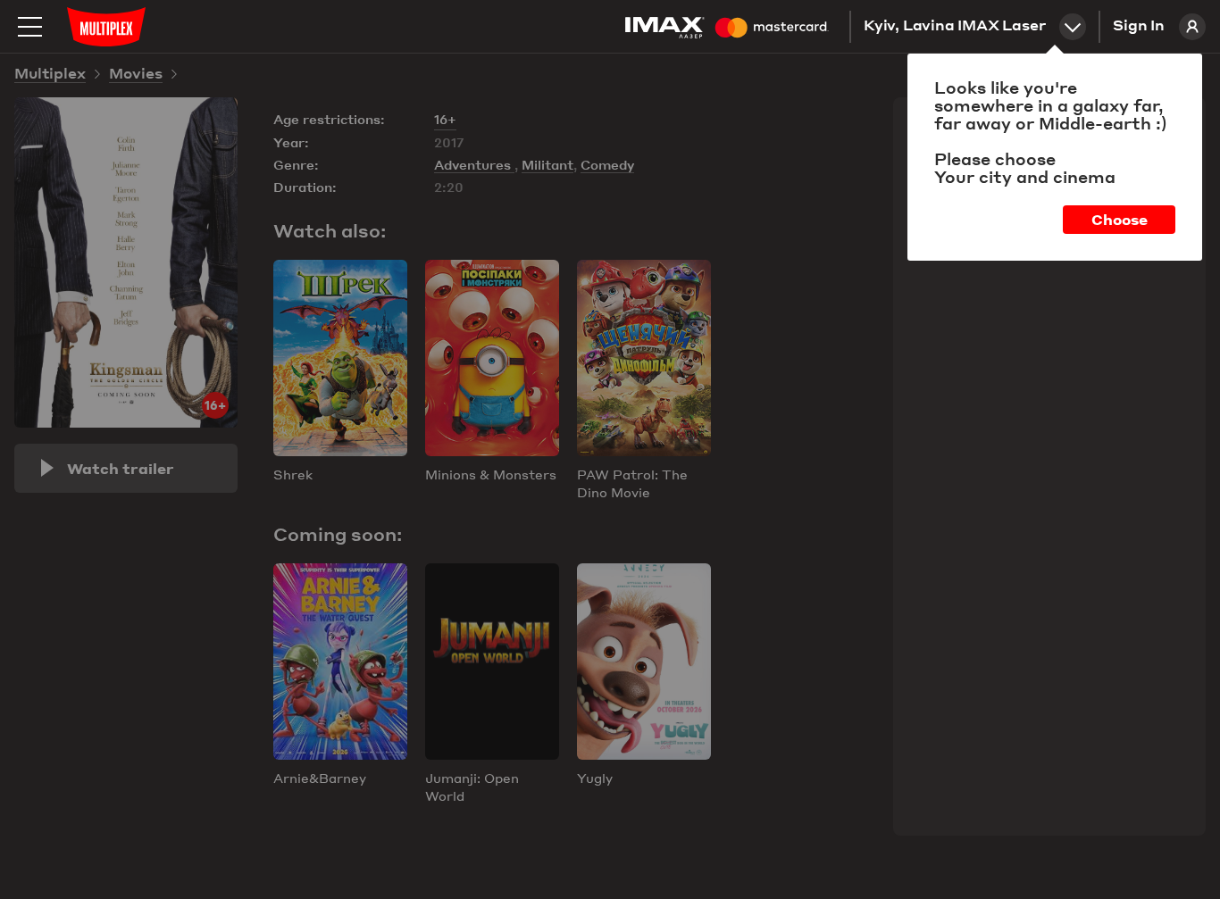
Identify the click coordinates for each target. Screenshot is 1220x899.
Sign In (1139, 27)
